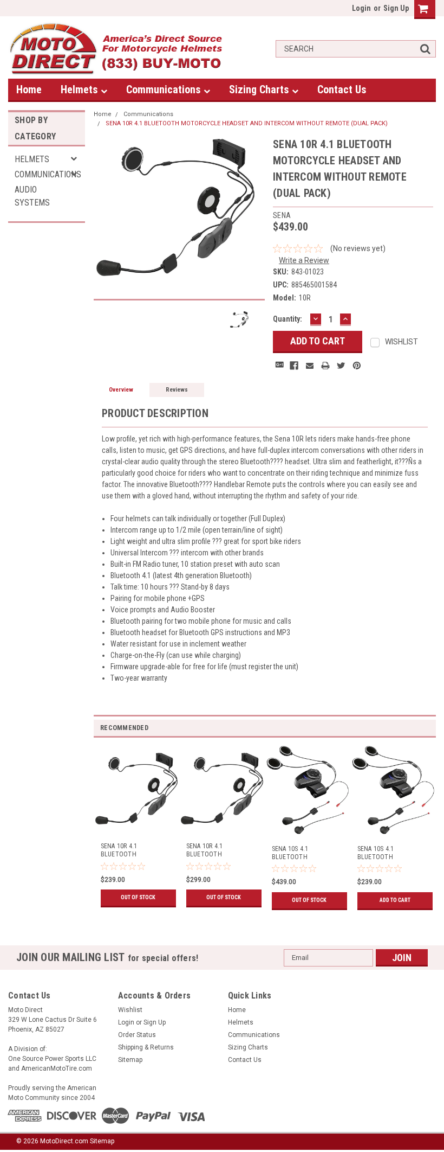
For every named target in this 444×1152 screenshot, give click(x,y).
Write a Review (304, 260)
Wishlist (130, 1010)
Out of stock (138, 897)
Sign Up (396, 8)
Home (29, 89)
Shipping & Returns (146, 1047)
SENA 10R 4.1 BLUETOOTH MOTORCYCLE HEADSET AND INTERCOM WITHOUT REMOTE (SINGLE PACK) (134, 850)
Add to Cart (395, 900)
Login (361, 8)
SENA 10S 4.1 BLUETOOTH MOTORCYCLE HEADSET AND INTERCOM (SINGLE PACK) (391, 853)
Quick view (136, 825)
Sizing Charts (260, 89)
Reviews (177, 389)
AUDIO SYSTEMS (32, 196)
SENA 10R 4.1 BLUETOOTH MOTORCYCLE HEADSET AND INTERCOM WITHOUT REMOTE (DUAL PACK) (247, 123)
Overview (121, 389)
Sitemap (130, 1060)
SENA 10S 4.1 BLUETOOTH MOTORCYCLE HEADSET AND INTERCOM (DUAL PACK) (305, 853)
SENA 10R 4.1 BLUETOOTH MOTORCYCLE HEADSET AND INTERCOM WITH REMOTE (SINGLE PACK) (219, 850)
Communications (165, 89)
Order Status (137, 1035)
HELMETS (32, 159)
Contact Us (342, 89)
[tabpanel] (136, 824)
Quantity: (287, 319)
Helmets (81, 89)
